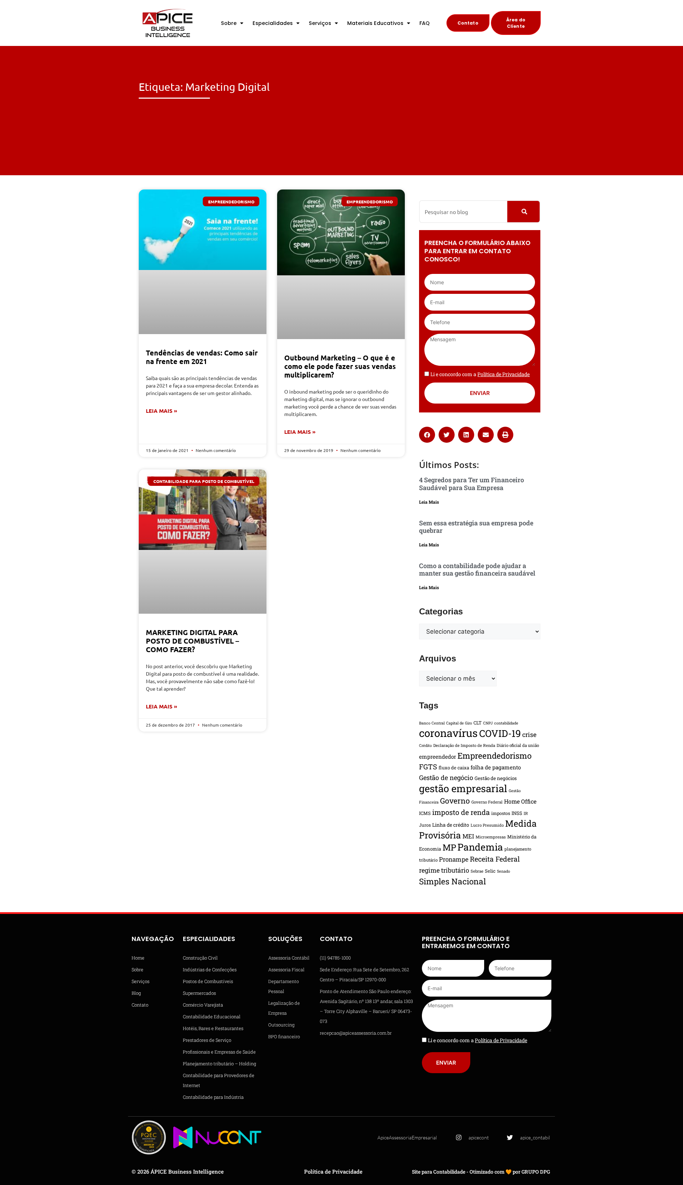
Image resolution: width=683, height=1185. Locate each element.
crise (529, 734)
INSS (517, 813)
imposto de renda (461, 812)
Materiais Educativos (375, 23)
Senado (503, 871)
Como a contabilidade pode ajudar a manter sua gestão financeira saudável (477, 569)
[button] (427, 435)
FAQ (424, 23)
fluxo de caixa (454, 767)
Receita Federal (495, 858)
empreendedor (437, 756)
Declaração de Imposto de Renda (464, 745)
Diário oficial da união (518, 745)
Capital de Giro (459, 723)
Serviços (320, 23)
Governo (455, 801)
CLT (477, 722)
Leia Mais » (161, 410)
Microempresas (491, 837)
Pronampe (453, 859)
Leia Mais (429, 502)
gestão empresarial (463, 788)
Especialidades (273, 23)
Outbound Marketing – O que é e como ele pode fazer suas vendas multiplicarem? (340, 366)
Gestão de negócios (496, 778)
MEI (468, 836)
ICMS (425, 813)
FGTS (428, 766)
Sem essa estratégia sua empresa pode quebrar (476, 527)
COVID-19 (500, 733)
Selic (490, 871)
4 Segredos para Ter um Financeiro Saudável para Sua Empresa (471, 483)
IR (526, 813)
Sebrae (477, 871)
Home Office (520, 801)
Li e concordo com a (480, 374)
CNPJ (488, 723)
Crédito (425, 745)
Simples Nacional (452, 881)
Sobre (229, 23)
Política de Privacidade (333, 1171)
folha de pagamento (496, 767)
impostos (500, 813)
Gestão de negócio (446, 777)
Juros (425, 825)
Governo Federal (487, 802)
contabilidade (506, 723)
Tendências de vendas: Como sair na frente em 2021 (202, 357)
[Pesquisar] (523, 211)
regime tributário (444, 870)
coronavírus (448, 733)
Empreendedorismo (494, 755)
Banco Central (432, 723)
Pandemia (480, 847)
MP (449, 847)
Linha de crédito (450, 825)
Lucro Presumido (487, 825)
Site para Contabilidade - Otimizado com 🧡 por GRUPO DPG (481, 1171)
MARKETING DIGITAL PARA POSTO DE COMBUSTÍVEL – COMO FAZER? (192, 641)
